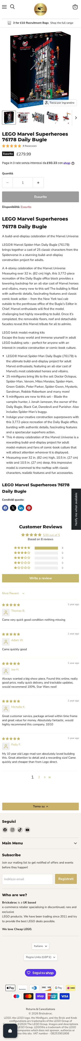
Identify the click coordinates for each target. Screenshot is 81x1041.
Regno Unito (38, 957)
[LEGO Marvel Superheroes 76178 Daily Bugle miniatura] (9, 117)
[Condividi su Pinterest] (29, 508)
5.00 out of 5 (51, 535)
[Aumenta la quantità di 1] (38, 182)
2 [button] (39, 777)
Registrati (66, 879)
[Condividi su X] (13, 508)
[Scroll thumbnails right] (75, 117)
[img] (11, 605)
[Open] (10, 1031)
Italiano (38, 946)
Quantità (7, 173)
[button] (22, 548)
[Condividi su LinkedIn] (21, 508)
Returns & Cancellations (40, 1009)
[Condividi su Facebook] (5, 508)
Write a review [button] (40, 578)
